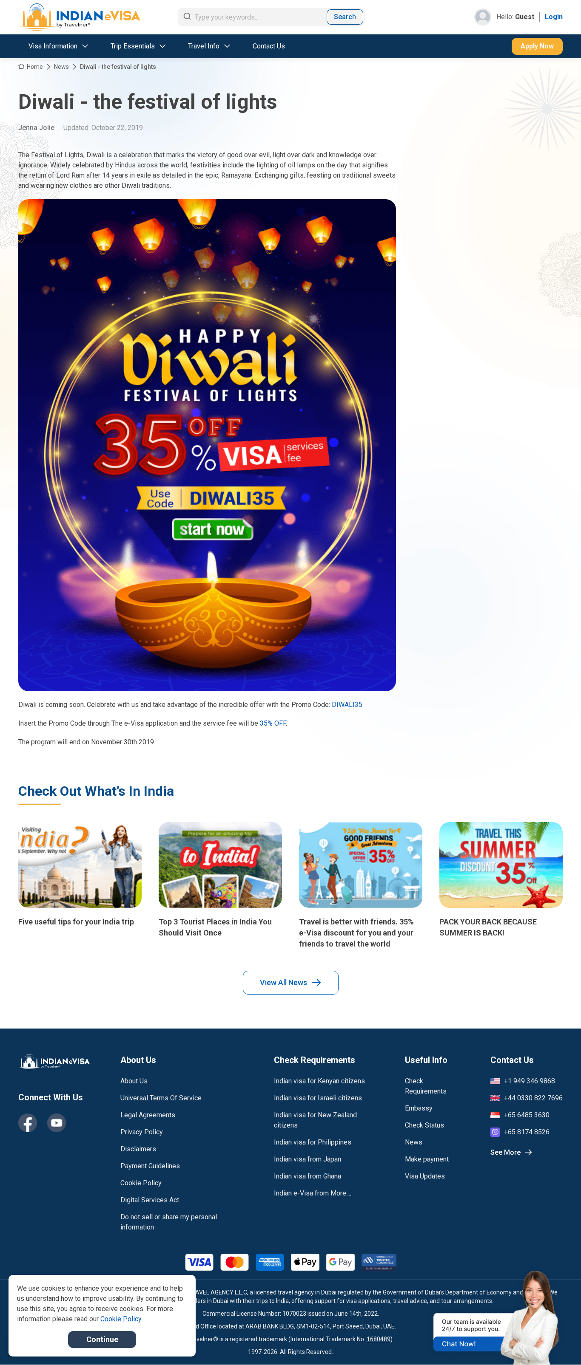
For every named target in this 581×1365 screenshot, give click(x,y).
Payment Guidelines (150, 1166)
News (61, 66)
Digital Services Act (149, 1200)
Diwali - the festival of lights (118, 66)
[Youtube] (56, 1122)
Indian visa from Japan (307, 1159)
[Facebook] (27, 1122)
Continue (102, 1339)
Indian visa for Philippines (312, 1142)
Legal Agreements (147, 1115)
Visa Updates (425, 1176)
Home (35, 66)
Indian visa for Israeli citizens (318, 1098)
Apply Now (537, 46)
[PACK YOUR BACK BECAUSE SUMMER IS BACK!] (501, 865)
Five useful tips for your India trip (76, 921)
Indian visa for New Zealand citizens (315, 1120)
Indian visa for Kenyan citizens (319, 1081)
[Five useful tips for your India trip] (80, 865)
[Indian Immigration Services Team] (79, 17)
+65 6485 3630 (527, 1115)
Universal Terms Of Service (161, 1098)
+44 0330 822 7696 (533, 1098)
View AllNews (283, 982)
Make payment (427, 1159)
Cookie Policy (141, 1183)
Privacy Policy (141, 1132)
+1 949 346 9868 (529, 1081)
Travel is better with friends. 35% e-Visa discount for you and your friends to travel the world (356, 932)
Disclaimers (138, 1149)
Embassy (419, 1108)
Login (554, 17)
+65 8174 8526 (527, 1132)
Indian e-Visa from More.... (312, 1193)
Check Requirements (426, 1086)
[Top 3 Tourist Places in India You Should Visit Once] (220, 865)
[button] (556, 1342)
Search (345, 17)
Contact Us (269, 46)
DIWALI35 (347, 705)
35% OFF (273, 723)
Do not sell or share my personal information (168, 1222)
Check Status (424, 1125)
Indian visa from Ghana (307, 1176)
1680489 (378, 1339)
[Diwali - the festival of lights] (207, 445)
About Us (134, 1081)
